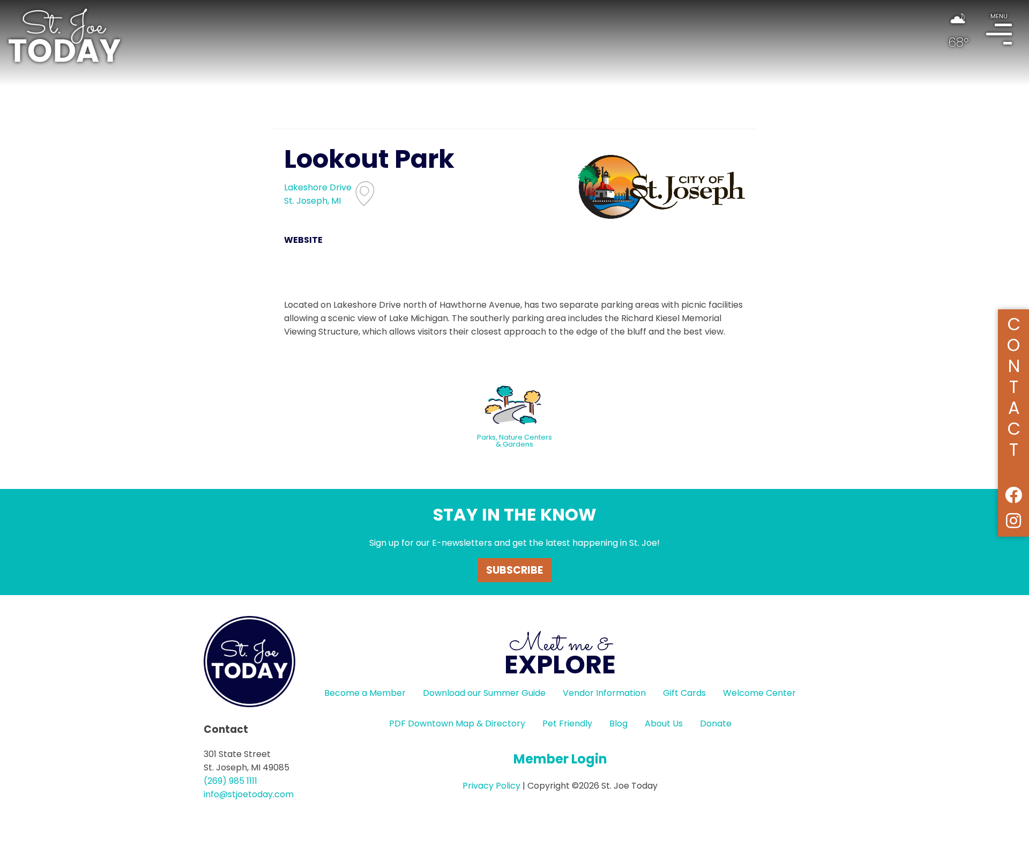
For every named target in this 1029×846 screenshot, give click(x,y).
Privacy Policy (491, 786)
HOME (64, 35)
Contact (1014, 385)
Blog (618, 723)
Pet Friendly (567, 723)
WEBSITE (303, 240)
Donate (716, 723)
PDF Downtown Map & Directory (457, 723)
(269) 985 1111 (230, 781)
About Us (664, 723)
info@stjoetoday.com (249, 794)
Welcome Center (759, 693)
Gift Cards (684, 693)
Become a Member (365, 693)
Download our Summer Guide (484, 693)
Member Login (560, 759)
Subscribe (514, 570)
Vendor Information (604, 693)
